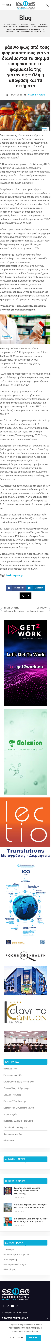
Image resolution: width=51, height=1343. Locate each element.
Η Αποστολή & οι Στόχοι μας (16, 1255)
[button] (16, 588)
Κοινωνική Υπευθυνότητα (15, 1101)
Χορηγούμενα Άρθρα (13, 1134)
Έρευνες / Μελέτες (12, 1095)
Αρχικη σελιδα (10, 24)
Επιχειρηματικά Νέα (13, 1075)
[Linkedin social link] (17, 1306)
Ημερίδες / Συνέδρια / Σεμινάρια (18, 1121)
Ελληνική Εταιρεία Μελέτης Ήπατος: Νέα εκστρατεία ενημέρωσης (27, 1191)
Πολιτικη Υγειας (28, 24)
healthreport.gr (14, 575)
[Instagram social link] (8, 1306)
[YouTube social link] (12, 1306)
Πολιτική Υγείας (36, 94)
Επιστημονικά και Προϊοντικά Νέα (19, 1082)
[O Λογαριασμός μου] (47, 5)
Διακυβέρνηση (10, 1259)
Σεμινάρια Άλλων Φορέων (15, 1127)
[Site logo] (25, 5)
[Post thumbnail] (8, 1193)
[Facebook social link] (4, 1306)
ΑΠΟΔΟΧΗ (33, 1338)
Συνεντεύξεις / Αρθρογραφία (17, 1088)
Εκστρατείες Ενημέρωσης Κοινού (19, 1108)
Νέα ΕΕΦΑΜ (9, 1140)
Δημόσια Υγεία (10, 1114)
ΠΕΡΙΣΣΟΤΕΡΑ (16, 1338)
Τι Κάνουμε (9, 1250)
